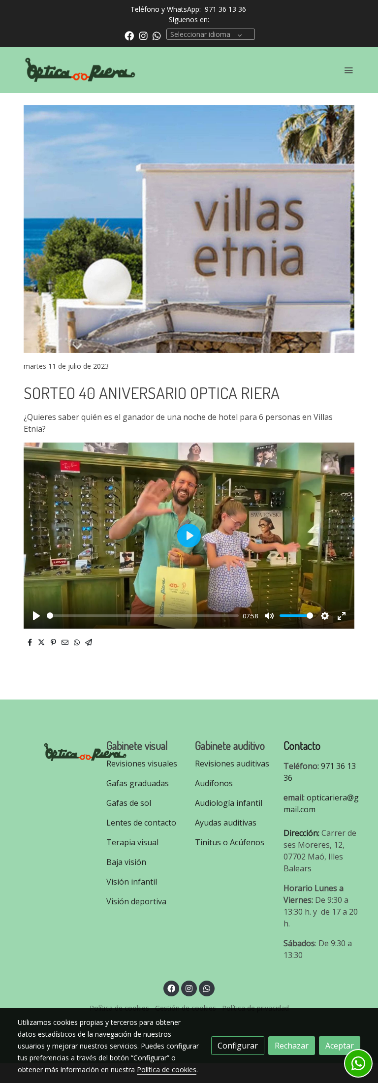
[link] (81, 70)
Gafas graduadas (137, 783)
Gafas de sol (128, 802)
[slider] (143, 615)
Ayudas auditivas (225, 822)
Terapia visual (133, 842)
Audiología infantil (228, 802)
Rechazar (292, 1045)
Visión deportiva (136, 901)
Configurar (238, 1045)
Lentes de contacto (141, 822)
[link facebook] (129, 35)
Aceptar (339, 1045)
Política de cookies (166, 1069)
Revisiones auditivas (232, 763)
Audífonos (214, 783)
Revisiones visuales (141, 763)
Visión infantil (131, 881)
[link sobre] (56, 751)
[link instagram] (143, 35)
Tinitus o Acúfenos (229, 842)
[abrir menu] (348, 70)
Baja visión (127, 862)
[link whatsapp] (157, 35)
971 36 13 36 (225, 9)
